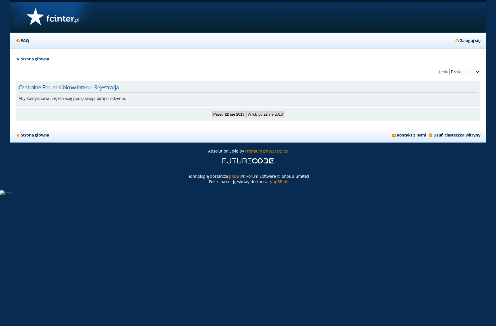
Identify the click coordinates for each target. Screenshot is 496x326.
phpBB (235, 176)
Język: (443, 71)
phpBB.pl (278, 181)
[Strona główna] (52, 17)
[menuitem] (22, 40)
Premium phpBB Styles (266, 151)
